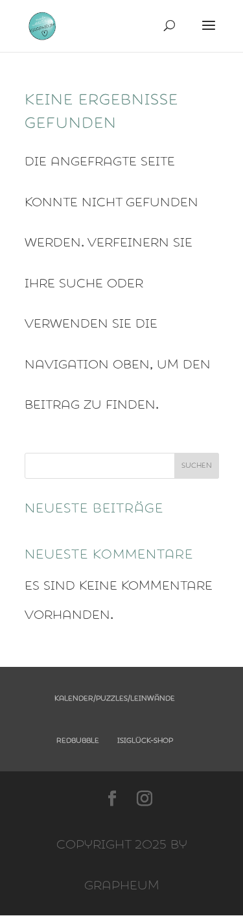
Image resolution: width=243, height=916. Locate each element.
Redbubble (77, 740)
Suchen (196, 465)
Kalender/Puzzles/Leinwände (114, 698)
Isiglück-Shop (145, 740)
